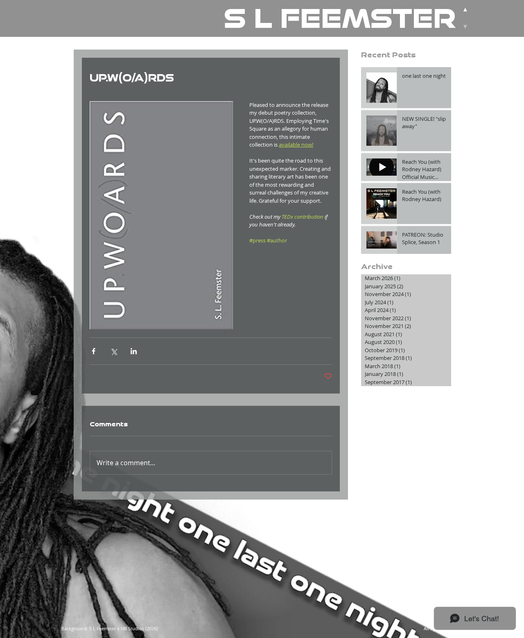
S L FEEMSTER (340, 18)
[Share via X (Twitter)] (113, 351)
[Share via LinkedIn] (134, 351)
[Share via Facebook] (93, 351)
